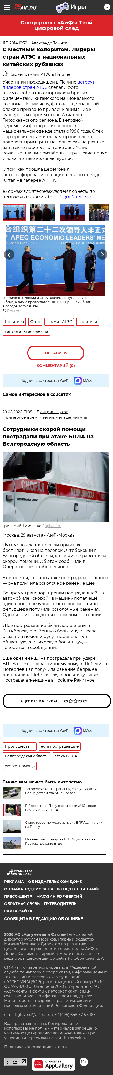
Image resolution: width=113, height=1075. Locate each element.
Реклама (14, 881)
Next (102, 255)
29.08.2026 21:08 (17, 411)
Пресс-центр (18, 896)
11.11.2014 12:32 (15, 43)
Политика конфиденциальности (35, 1047)
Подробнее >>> (74, 196)
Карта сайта (18, 911)
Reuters (14, 311)
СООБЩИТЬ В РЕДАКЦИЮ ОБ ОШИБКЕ (43, 918)
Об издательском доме (55, 881)
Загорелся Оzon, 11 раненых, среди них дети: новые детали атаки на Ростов (61, 791)
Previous (8, 255)
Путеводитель (60, 903)
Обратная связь (22, 903)
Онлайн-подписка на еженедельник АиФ (51, 889)
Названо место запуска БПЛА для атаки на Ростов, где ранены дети (60, 841)
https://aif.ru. (75, 1038)
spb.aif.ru (53, 525)
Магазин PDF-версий (59, 896)
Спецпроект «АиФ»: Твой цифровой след (56, 25)
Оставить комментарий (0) (56, 355)
